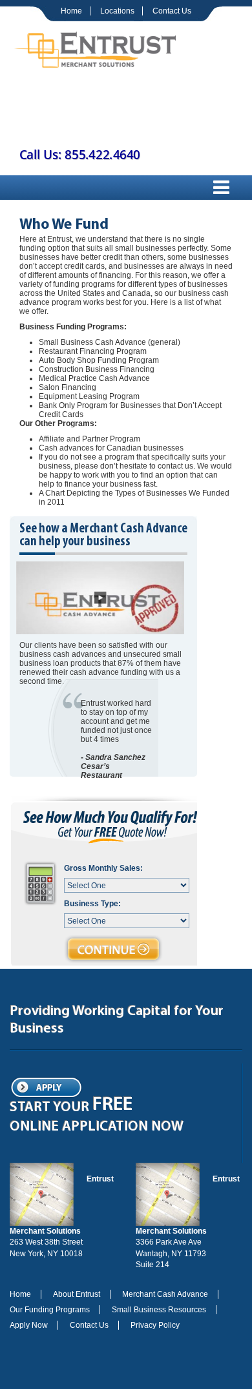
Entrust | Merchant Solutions (95, 48)
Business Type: (92, 903)
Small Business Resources (159, 1309)
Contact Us (171, 10)
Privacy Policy (155, 1325)
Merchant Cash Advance (165, 1294)
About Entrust (76, 1294)
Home (71, 10)
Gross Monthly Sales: (103, 868)
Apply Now (29, 1325)
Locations (117, 10)
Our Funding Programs (50, 1309)
